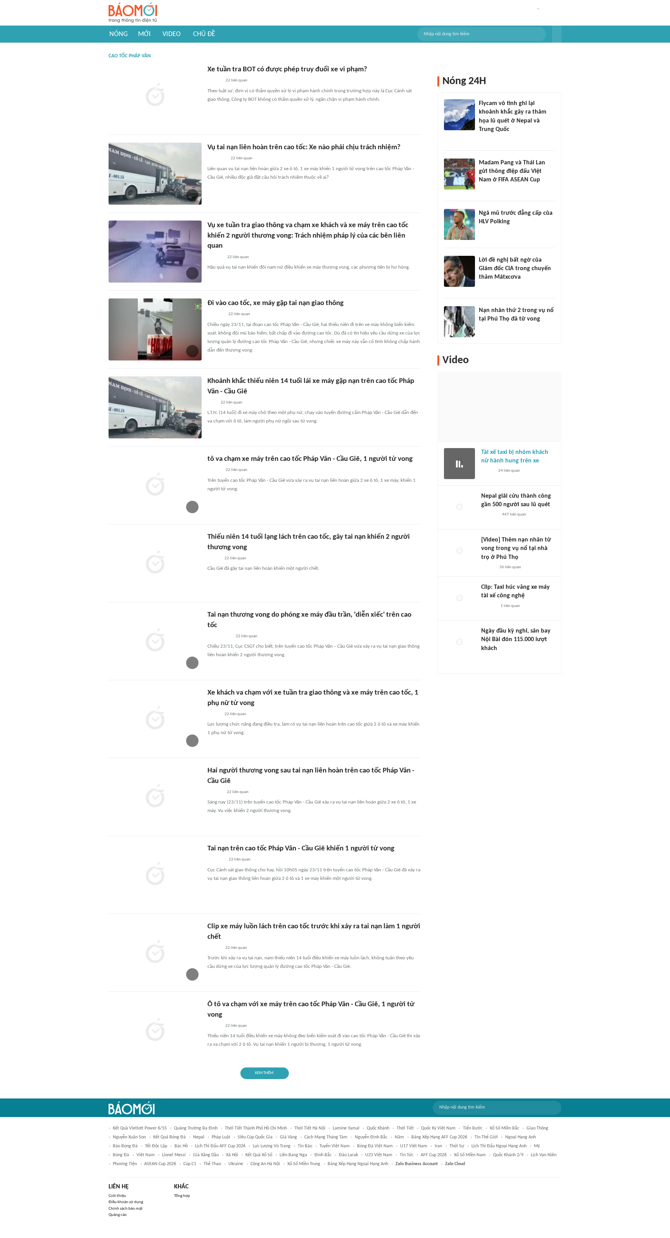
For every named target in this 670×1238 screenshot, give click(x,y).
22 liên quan (236, 80)
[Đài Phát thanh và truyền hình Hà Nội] (215, 314)
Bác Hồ (181, 1146)
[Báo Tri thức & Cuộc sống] (216, 159)
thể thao (212, 1164)
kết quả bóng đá (169, 1137)
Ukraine (235, 1164)
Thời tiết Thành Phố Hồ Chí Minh (256, 1128)
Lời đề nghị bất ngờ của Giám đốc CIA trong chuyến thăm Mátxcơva (515, 269)
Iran (438, 1146)
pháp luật (221, 1137)
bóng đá (121, 1155)
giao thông (537, 1128)
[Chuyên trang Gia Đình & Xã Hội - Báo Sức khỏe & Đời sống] (215, 257)
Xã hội (232, 1155)
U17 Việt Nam (413, 1146)
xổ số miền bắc (504, 1128)
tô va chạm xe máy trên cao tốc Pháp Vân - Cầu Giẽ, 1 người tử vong (310, 459)
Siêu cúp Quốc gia (255, 1137)
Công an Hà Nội (265, 1164)
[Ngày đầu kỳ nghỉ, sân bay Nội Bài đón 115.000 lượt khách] (459, 642)
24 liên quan (509, 471)
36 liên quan (510, 567)
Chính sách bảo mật (126, 1209)
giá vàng (288, 1137)
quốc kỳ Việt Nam (438, 1128)
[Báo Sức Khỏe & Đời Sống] (214, 81)
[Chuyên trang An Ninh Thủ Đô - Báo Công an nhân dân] (211, 402)
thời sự (456, 1146)
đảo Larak (348, 1155)
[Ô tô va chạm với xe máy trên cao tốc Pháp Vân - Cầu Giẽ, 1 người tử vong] (155, 1031)
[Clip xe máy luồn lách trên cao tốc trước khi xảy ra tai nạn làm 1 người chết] (155, 953)
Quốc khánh (378, 1128)
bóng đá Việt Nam (375, 1146)
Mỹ (537, 1146)
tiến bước (472, 1128)
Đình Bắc (323, 1155)
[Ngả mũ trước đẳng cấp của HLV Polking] (459, 224)
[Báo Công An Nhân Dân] (219, 636)
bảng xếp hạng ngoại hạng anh (358, 1164)
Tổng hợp (182, 1196)
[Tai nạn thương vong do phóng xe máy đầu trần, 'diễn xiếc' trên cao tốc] (155, 641)
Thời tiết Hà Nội (309, 1128)
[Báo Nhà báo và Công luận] (488, 140)
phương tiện (125, 1164)
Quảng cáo (118, 1215)
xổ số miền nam (470, 1155)
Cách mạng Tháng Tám (325, 1137)
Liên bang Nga (293, 1155)
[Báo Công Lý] (213, 558)
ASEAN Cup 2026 (160, 1164)
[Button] (556, 34)
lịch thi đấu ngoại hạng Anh (499, 1146)
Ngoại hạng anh (520, 1137)
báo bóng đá (125, 1146)
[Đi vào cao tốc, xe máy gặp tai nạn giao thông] (155, 329)
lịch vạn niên (543, 1155)
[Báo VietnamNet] (214, 948)
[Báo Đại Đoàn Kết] (215, 860)
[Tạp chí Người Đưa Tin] (213, 714)
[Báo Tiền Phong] (214, 792)
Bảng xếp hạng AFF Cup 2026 (439, 1137)
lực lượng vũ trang (271, 1146)
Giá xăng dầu (206, 1155)
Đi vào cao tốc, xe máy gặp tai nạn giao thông (275, 303)
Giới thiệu (117, 1196)
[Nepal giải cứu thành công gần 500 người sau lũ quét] (459, 507)
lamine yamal (346, 1128)
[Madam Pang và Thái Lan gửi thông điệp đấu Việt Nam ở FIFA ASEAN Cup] (459, 174)
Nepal (198, 1137)
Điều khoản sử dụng (126, 1202)
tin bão (305, 1146)
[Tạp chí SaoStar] (487, 231)
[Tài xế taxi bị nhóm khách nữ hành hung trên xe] (459, 463)
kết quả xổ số (258, 1155)
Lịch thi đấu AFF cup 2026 (220, 1146)
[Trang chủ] (133, 13)
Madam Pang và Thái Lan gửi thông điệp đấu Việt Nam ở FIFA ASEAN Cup (512, 171)
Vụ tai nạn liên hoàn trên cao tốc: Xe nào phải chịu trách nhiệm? (304, 147)
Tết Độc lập (156, 1146)
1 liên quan (510, 606)
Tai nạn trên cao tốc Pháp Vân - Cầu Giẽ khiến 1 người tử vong (300, 848)
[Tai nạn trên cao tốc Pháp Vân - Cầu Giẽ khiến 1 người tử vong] (155, 875)
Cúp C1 (189, 1164)
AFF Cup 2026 (434, 1155)
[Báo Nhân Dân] (488, 567)
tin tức (406, 1155)
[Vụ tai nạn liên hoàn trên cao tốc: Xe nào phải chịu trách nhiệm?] (155, 174)
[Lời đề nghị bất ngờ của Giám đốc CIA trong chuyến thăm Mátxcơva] (459, 271)
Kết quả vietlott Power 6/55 (140, 1128)
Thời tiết (405, 1128)
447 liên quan (514, 514)
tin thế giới (486, 1137)
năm (399, 1137)
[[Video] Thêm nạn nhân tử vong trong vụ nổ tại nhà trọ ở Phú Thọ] (459, 551)
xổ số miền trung (303, 1164)
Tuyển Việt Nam (334, 1146)
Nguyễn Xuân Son (129, 1137)
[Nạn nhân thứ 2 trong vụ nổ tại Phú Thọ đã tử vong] (459, 321)
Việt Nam (145, 1155)
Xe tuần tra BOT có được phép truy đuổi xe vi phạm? (287, 69)
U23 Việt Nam (378, 1155)
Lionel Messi (174, 1155)
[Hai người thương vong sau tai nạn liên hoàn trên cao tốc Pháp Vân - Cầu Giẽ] (155, 797)
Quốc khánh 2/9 (508, 1155)
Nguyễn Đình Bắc (371, 1137)
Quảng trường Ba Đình (196, 1128)
